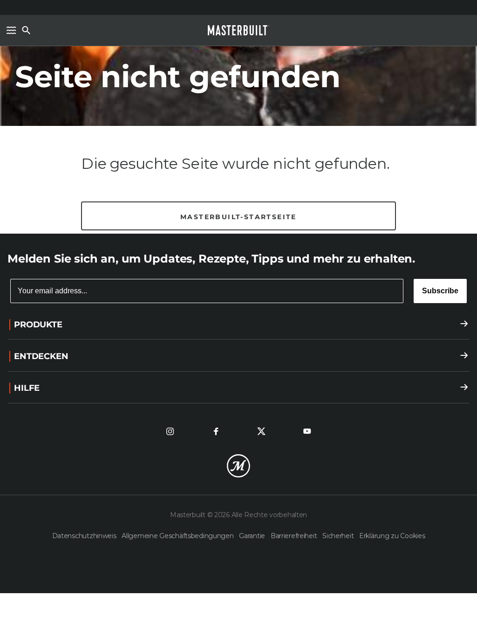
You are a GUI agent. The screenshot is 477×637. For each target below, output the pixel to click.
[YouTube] (307, 431)
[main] (238, 117)
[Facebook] (215, 431)
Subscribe (440, 291)
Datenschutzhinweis (85, 536)
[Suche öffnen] (26, 30)
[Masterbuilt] (238, 30)
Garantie (252, 536)
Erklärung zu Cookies (392, 536)
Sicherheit (338, 536)
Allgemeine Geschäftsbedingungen (178, 536)
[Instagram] (170, 431)
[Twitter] (261, 431)
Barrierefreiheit (295, 536)
